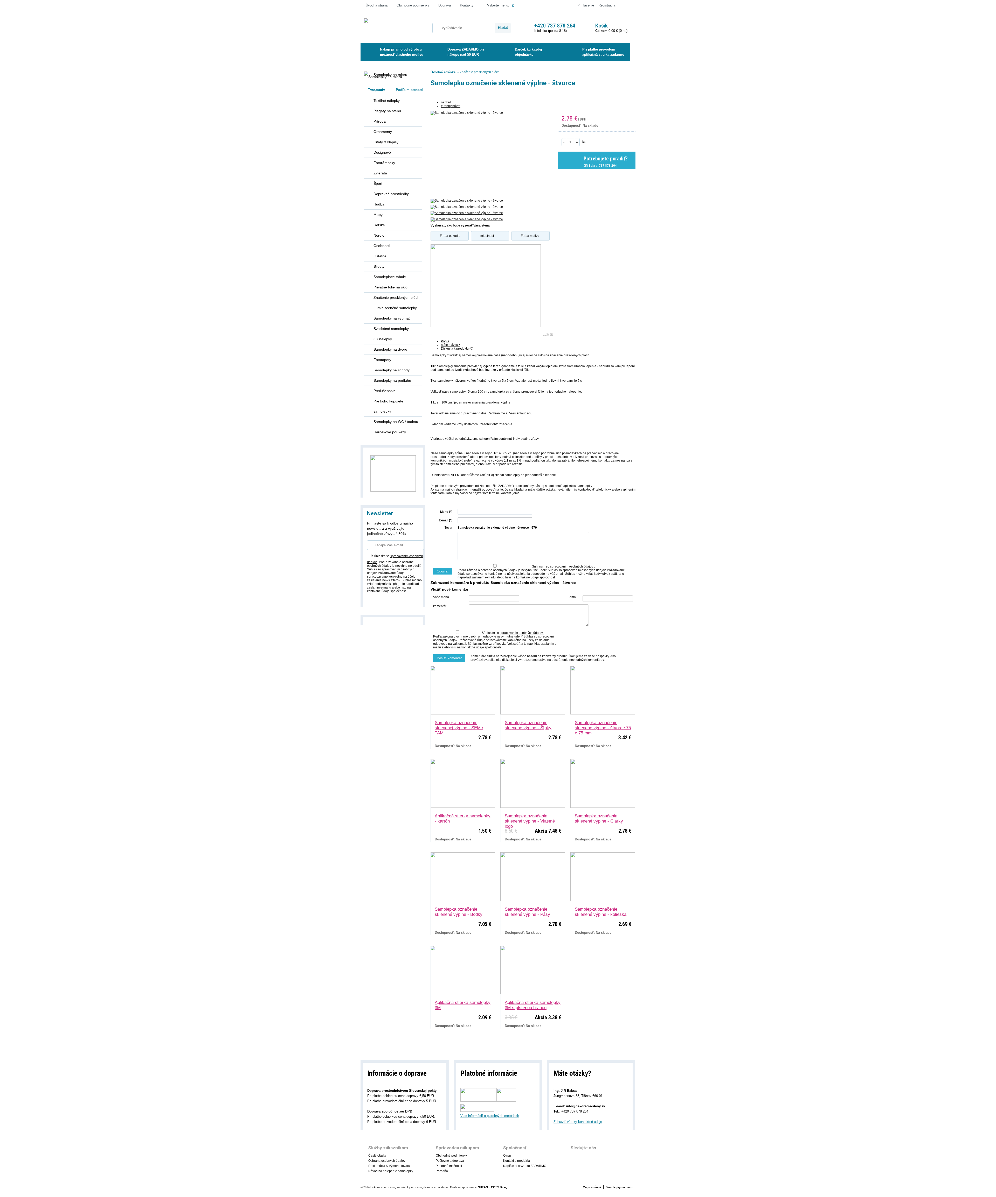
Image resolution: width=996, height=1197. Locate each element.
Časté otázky (377, 1155)
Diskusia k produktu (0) (457, 348)
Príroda (380, 121)
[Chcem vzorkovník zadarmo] (393, 473)
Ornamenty (383, 132)
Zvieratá (380, 173)
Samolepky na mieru (390, 75)
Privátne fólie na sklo (390, 287)
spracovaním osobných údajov (572, 566)
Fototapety (382, 360)
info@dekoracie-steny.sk (585, 1106)
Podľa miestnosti (409, 90)
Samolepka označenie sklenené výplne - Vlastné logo (530, 818)
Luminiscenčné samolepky (395, 308)
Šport (378, 183)
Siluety (379, 266)
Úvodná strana (377, 5)
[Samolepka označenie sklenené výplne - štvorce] (486, 152)
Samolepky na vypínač (392, 318)
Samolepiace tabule (390, 277)
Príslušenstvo (385, 391)
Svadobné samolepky (391, 329)
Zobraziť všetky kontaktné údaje (578, 1122)
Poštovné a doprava (450, 1161)
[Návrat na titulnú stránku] (392, 28)
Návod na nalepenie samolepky (390, 1171)
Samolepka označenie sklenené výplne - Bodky (458, 912)
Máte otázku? (450, 345)
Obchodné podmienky (413, 5)
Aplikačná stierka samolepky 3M (462, 1005)
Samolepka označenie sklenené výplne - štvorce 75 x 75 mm (603, 725)
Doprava (444, 5)
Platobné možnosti (449, 1166)
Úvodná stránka (443, 72)
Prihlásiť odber (384, 599)
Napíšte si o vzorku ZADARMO (524, 1166)
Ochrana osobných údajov (386, 1161)
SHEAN (483, 1187)
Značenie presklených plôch (396, 297)
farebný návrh (450, 106)
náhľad (446, 102)
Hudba (379, 204)
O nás (507, 1155)
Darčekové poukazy (390, 432)
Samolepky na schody (392, 370)
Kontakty (466, 5)
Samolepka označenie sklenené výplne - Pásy (527, 912)
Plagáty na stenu (387, 111)
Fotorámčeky (384, 163)
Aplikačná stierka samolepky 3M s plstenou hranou (533, 1005)
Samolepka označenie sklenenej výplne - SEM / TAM (459, 725)
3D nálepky (383, 339)
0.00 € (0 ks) (611, 28)
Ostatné (380, 256)
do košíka (609, 141)
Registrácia (606, 5)
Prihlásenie (585, 5)
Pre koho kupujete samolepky (388, 406)
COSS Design (500, 1187)
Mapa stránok (592, 1187)
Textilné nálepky (387, 100)
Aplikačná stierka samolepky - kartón (462, 818)
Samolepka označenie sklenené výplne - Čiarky (599, 818)
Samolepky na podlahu (392, 380)
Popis (445, 341)
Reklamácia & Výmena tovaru (389, 1166)
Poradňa (442, 1171)
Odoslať (443, 571)
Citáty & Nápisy (386, 142)
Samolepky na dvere (390, 349)
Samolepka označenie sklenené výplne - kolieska (600, 912)
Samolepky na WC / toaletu (396, 422)
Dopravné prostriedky (391, 194)
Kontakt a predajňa (516, 1161)
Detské (379, 225)
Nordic (379, 235)
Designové (382, 152)
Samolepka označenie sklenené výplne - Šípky (528, 725)
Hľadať (503, 28)
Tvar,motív (376, 90)
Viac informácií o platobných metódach (489, 1116)
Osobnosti (382, 246)
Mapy (378, 215)
